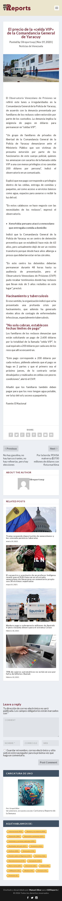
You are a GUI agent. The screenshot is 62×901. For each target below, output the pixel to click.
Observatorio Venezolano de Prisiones (30, 98)
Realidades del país (17, 846)
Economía (36, 846)
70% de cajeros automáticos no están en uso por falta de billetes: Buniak (31, 673)
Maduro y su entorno (36, 831)
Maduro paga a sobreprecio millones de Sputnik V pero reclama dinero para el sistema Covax (30, 626)
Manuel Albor (35, 890)
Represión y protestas (33, 836)
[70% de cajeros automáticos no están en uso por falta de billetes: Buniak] (31, 651)
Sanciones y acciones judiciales (21, 841)
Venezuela (28, 851)
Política (45, 866)
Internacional (15, 831)
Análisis (13, 851)
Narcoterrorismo (16, 861)
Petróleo (40, 856)
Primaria (42, 871)
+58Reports (14, 871)
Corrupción (35, 861)
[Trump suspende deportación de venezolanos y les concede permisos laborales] (31, 519)
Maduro (29, 871)
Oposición (14, 836)
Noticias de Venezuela (31, 46)
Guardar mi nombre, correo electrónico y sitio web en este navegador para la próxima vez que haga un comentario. (29, 753)
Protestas (13, 875)
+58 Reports (52, 890)
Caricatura (38, 810)
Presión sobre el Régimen (20, 856)
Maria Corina (15, 866)
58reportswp (28, 41)
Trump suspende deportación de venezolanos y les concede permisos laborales (30, 537)
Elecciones (31, 866)
